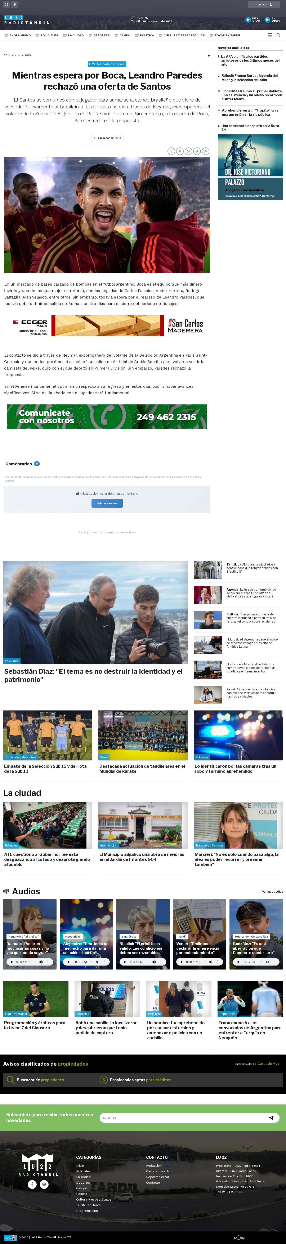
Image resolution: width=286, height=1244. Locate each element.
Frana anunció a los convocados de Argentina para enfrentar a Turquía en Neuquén (250, 1030)
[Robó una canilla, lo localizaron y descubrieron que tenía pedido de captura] (107, 999)
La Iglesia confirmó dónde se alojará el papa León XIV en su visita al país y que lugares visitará (251, 593)
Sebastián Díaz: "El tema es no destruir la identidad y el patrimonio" (93, 675)
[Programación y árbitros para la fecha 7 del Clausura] (35, 999)
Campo (125, 35)
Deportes (102, 35)
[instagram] (6, 4)
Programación (87, 1211)
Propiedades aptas (140, 1080)
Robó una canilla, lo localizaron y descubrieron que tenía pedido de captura (107, 1027)
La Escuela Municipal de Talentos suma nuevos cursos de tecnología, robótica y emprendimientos (251, 667)
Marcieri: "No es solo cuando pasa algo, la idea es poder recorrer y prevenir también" (237, 859)
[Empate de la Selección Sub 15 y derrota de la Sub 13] (47, 735)
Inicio (80, 1166)
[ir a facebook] (32, 1184)
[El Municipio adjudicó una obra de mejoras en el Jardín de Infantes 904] (143, 825)
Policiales (49, 35)
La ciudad (76, 35)
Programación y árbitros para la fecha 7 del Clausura (34, 1025)
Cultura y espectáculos (184, 35)
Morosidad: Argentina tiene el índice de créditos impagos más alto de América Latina (252, 643)
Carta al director (159, 1171)
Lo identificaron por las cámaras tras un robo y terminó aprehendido (235, 769)
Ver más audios (272, 891)
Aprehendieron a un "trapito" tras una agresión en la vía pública (250, 113)
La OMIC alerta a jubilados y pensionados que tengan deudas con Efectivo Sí (252, 568)
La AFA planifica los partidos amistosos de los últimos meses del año (250, 60)
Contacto (153, 1182)
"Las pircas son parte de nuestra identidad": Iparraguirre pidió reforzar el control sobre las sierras (252, 617)
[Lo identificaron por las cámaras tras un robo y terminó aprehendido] (238, 735)
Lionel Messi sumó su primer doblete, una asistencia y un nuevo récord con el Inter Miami (252, 95)
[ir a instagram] (44, 1184)
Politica (147, 35)
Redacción (154, 1166)
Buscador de (40, 1080)
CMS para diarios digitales (263, 1238)
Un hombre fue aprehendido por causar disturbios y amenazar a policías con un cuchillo (176, 1030)
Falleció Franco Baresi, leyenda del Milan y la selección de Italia (250, 78)
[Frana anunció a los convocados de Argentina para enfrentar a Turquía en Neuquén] (250, 999)
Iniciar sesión (107, 503)
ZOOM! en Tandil (228, 35)
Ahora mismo (20, 35)
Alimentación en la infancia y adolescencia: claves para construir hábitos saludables (251, 692)
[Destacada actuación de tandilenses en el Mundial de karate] (143, 735)
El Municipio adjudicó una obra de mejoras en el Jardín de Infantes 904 (141, 857)
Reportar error (157, 1177)
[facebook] (14, 4)
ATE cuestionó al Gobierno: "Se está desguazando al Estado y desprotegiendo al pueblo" (47, 859)
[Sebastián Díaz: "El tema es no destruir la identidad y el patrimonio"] (95, 612)
